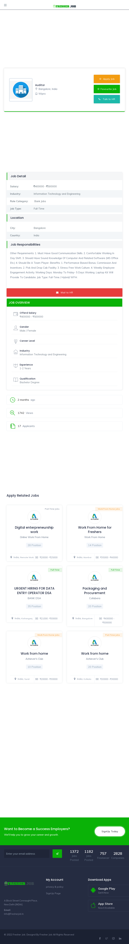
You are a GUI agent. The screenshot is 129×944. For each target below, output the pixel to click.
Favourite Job (109, 89)
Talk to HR (108, 99)
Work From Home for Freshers (95, 529)
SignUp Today (110, 831)
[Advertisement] (64, 23)
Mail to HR (66, 292)
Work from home (34, 653)
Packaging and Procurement (95, 590)
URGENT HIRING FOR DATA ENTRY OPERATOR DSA (34, 590)
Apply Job (108, 78)
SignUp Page (53, 893)
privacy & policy (54, 886)
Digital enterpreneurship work (34, 529)
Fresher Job (46, 934)
